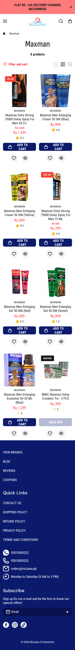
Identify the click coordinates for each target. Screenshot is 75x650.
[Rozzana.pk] (38, 21)
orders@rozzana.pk (24, 569)
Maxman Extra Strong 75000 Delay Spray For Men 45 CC (19, 119)
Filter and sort (18, 64)
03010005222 (20, 553)
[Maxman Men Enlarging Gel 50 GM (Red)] (19, 282)
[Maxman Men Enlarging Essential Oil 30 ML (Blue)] (19, 370)
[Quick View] (25, 158)
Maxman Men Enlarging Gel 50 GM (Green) (55, 309)
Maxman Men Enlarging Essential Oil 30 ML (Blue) (19, 398)
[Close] (71, 7)
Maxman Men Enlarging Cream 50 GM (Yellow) (19, 213)
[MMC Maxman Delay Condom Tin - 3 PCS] (55, 370)
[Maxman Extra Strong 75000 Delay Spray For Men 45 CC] (19, 90)
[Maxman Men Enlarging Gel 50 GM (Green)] (55, 282)
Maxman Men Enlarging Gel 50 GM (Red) (19, 309)
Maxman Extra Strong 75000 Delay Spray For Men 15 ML (55, 215)
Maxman (19, 111)
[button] (70, 21)
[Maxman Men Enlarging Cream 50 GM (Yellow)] (19, 186)
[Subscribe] (67, 612)
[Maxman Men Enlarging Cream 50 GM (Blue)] (55, 90)
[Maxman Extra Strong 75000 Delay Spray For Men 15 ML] (55, 186)
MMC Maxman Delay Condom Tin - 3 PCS (55, 396)
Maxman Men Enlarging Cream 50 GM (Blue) (55, 117)
